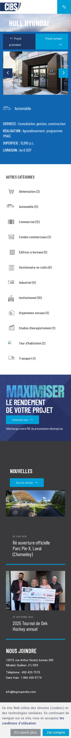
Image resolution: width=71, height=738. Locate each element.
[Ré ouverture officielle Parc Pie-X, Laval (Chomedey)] (35, 510)
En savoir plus (25, 732)
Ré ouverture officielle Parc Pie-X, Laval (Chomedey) (31, 548)
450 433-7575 (31, 673)
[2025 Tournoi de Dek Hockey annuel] (35, 590)
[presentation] (7, 73)
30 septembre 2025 (23, 616)
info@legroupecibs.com (21, 692)
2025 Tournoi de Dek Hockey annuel (30, 626)
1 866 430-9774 (31, 678)
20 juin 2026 (20, 536)
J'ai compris (56, 732)
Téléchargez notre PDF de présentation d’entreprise (34, 428)
